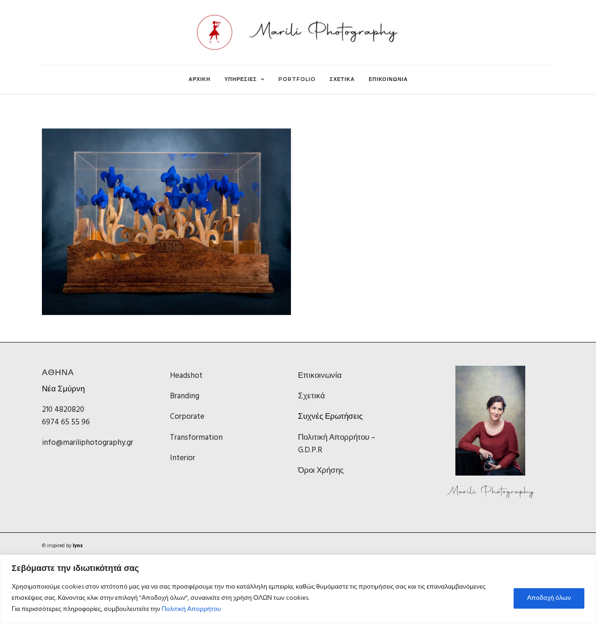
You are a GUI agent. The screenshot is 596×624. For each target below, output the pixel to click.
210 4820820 (63, 409)
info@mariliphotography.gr (87, 442)
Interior (182, 458)
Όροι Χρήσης (321, 470)
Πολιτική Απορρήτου (191, 609)
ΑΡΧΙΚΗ (199, 79)
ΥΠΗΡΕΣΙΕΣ (240, 79)
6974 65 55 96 (66, 422)
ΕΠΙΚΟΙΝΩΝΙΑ (388, 79)
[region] (298, 589)
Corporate (187, 416)
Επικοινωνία (320, 375)
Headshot (186, 375)
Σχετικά (311, 396)
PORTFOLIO (297, 79)
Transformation (196, 437)
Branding (184, 396)
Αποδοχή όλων (549, 598)
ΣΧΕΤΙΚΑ (342, 79)
